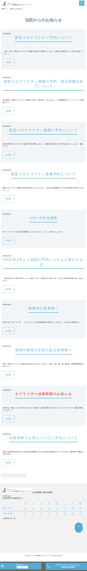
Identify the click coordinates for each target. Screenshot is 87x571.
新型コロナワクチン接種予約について (43, 174)
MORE (8, 62)
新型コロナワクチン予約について (43, 37)
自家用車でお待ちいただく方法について (43, 438)
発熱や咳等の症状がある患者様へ (43, 350)
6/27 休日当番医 (44, 218)
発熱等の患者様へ (43, 308)
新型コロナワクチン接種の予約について (43, 130)
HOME (3, 9)
